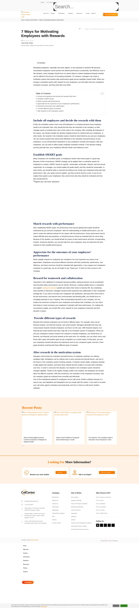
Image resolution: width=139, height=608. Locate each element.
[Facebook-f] (105, 525)
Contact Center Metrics (31, 20)
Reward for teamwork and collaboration (50, 106)
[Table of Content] (102, 93)
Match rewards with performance (48, 101)
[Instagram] (109, 525)
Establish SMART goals (45, 99)
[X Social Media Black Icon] (97, 525)
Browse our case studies (39, 474)
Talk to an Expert (84, 474)
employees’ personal (49, 288)
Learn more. (44, 606)
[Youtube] (113, 525)
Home (22, 20)
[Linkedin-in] (101, 525)
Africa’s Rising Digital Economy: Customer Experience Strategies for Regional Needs (35, 440)
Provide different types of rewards (49, 108)
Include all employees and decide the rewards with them (56, 96)
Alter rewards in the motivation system (50, 111)
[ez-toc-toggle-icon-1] (101, 93)
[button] (85, 1)
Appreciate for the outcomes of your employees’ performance (58, 103)
